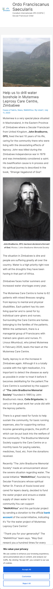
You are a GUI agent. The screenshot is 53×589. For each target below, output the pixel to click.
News (20, 110)
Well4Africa (28, 110)
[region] (26, 567)
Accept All (26, 569)
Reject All (26, 583)
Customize (26, 576)
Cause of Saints (10, 110)
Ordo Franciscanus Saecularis (30, 7)
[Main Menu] (26, 23)
